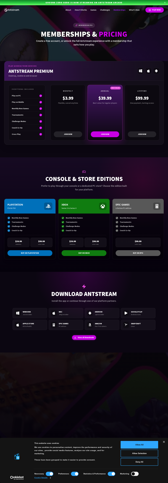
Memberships (119, 10)
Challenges (105, 10)
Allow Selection (139, 453)
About (68, 10)
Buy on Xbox (84, 253)
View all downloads (86, 337)
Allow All (139, 445)
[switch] (74, 474)
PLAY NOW (156, 10)
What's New (134, 10)
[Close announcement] (165, 3)
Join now (68, 134)
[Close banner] (164, 442)
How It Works (81, 10)
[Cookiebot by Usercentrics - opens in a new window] (17, 478)
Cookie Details (41, 478)
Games (93, 10)
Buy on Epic (138, 253)
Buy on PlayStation (30, 253)
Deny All (139, 462)
